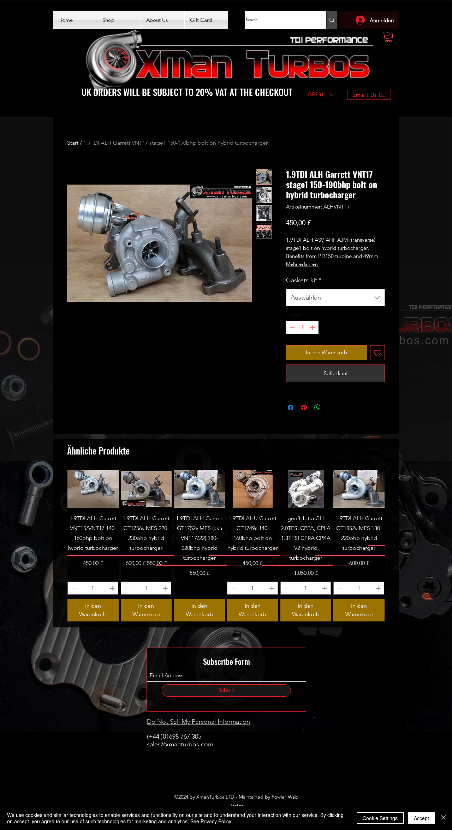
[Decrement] (291, 327)
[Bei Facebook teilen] (290, 407)
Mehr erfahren (302, 264)
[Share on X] (331, 407)
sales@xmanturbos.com (180, 744)
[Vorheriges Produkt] (57, 545)
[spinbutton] (302, 327)
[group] (226, 545)
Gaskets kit (303, 280)
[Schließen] (443, 818)
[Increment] (313, 327)
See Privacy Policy (210, 821)
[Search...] (331, 20)
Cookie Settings (380, 818)
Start (72, 142)
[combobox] (335, 298)
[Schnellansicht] (93, 489)
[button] (388, 37)
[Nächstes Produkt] (395, 545)
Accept (421, 818)
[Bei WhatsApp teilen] (317, 407)
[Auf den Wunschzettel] (377, 352)
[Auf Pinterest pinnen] (304, 407)
